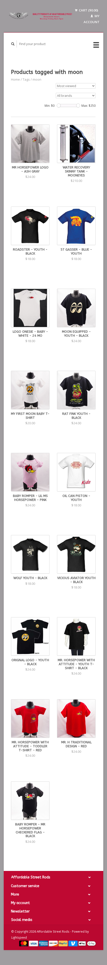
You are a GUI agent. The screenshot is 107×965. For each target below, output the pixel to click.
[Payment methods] (24, 943)
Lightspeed (19, 937)
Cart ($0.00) (88, 10)
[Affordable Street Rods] (41, 16)
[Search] (13, 44)
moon (37, 79)
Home (15, 79)
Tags (26, 79)
